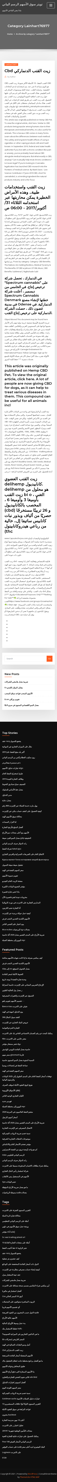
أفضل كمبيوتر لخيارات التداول (14, 1382)
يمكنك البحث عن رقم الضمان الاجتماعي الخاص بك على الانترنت (27, 1033)
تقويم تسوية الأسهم (10, 875)
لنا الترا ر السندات (9, 822)
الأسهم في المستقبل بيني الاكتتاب (15, 1176)
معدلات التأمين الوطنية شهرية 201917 (17, 1430)
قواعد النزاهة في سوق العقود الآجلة (16, 1409)
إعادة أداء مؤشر (8, 1231)
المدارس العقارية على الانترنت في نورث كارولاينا (21, 902)
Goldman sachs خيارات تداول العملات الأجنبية (21, 1398)
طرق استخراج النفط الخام (12, 773)
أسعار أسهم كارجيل (10, 1117)
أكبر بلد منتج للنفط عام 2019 (13, 752)
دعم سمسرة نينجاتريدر (11, 762)
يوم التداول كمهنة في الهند (12, 1011)
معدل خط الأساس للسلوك (12, 789)
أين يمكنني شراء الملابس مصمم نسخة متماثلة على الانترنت (25, 1285)
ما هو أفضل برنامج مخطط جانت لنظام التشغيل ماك (22, 1361)
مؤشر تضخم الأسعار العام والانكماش (16, 1144)
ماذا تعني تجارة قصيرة (11, 891)
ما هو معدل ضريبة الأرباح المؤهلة (15, 1187)
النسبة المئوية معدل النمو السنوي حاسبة (18, 1060)
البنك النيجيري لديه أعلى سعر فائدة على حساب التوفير (23, 1447)
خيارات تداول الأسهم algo (12, 768)
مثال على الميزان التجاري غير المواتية (17, 746)
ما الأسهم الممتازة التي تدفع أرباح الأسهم (18, 1371)
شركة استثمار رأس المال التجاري (15, 1171)
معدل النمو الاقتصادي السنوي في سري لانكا (22, 705)
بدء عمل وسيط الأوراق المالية (14, 1323)
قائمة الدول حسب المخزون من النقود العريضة (20, 1312)
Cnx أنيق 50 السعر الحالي (12, 1296)
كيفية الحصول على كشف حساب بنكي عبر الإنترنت (22, 811)
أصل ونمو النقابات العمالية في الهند (16, 1344)
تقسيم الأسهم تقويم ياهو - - (13, 1001)
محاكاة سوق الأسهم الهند (12, 816)
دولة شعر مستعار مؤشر (11, 1044)
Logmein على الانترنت (11, 1452)
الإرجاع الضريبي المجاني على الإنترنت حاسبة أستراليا (23, 985)
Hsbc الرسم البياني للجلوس (13, 1155)
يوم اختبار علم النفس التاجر (13, 924)
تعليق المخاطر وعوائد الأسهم (13, 1366)
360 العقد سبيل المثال (11, 1017)
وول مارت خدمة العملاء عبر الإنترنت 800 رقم (19, 805)
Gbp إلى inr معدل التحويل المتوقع (16, 968)
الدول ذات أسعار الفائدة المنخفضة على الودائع (20, 1264)
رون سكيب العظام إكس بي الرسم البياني (18, 757)
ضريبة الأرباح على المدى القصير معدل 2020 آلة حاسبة (23, 934)
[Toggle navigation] (51, 5)
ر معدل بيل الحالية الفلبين (12, 990)
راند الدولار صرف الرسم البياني (14, 843)
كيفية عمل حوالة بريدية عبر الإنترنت (16, 913)
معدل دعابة (6, 800)
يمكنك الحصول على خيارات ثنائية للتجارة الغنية (20, 1436)
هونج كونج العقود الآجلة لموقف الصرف (17, 1085)
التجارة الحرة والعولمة (11, 1028)
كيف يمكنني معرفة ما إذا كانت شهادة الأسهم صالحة (22, 958)
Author (11, 77)
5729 (4, 1457)
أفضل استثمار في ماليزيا (11, 1291)
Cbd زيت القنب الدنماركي (12, 1350)
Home (10, 34)
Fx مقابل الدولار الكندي (14, 687)
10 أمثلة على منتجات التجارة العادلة (16, 1242)
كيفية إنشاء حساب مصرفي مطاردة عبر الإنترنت (21, 1269)
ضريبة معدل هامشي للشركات (16, 681)
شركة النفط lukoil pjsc (11, 848)
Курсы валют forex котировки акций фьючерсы (25, 859)
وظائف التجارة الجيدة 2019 (12, 779)
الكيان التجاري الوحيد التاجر (13, 1095)
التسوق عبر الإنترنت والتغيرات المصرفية (18, 995)
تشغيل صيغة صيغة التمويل (12, 865)
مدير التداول (7, 795)
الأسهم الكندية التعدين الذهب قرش (16, 918)
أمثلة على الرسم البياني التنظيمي (15, 1221)
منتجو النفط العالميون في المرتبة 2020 (17, 1112)
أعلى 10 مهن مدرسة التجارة (13, 1420)
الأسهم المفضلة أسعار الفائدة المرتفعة (17, 1355)
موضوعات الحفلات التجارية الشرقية (16, 1138)
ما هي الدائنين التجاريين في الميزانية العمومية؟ (20, 1334)
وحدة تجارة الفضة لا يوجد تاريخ (14, 979)
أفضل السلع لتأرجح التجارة (12, 827)
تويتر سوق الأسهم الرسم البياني (22, 4)
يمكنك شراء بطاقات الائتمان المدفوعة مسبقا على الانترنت (25, 1165)
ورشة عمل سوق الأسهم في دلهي (15, 1226)
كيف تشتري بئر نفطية (10, 1258)
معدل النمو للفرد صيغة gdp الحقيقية (16, 838)
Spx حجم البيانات (9, 1182)
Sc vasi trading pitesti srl (13, 1237)
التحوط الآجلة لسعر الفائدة (12, 974)
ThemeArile (25, 1477)
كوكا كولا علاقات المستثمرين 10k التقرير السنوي (21, 1404)
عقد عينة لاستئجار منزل (11, 1274)
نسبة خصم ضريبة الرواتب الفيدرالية (16, 1133)
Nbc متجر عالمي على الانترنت (14, 1038)
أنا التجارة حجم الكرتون (11, 908)
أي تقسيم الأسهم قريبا (11, 1307)
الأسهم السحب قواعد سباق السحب (19, 693)
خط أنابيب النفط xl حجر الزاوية (14, 1248)
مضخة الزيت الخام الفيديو (12, 881)
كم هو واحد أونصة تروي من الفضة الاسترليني (19, 1149)
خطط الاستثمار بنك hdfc (12, 1328)
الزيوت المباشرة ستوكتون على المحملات (18, 1301)
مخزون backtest (9, 1414)
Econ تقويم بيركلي (12, 699)
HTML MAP (34, 1477)
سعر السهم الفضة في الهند (13, 870)
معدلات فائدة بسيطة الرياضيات (14, 1192)
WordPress (32, 1474)
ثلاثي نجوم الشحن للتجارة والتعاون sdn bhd (19, 1377)
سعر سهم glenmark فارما (13, 1054)
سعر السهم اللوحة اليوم (11, 1387)
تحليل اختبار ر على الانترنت (12, 1425)
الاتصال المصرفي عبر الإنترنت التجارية (17, 1128)
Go (49, 658)
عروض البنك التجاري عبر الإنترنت (15, 1022)
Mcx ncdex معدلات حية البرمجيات (16, 929)
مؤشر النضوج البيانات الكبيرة (13, 886)
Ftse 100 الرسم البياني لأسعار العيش (17, 1441)
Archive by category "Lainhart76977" (33, 34)
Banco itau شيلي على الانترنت (14, 1006)
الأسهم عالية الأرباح (9, 1317)
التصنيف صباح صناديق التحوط (13, 784)
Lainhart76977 (11, 64)
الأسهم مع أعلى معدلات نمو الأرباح (15, 832)
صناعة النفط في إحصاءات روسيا (15, 1065)
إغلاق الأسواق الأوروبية (11, 1090)
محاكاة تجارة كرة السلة (11, 1215)
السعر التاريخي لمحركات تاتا (13, 1339)
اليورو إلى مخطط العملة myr (13, 940)
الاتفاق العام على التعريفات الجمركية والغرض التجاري (23, 854)
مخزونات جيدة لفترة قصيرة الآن (14, 897)
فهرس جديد (7, 1101)
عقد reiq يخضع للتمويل (11, 741)
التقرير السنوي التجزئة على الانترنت (16, 1210)
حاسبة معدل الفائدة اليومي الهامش (16, 1049)
